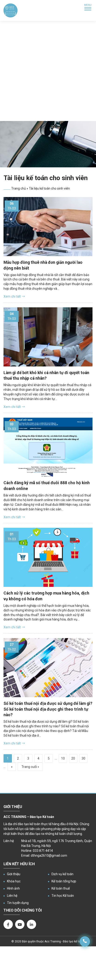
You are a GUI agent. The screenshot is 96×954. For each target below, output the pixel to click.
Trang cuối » (30, 767)
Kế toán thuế (60, 888)
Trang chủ (18, 188)
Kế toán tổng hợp (63, 881)
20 (73, 758)
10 (63, 758)
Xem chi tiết (12, 296)
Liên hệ (12, 895)
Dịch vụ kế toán (62, 874)
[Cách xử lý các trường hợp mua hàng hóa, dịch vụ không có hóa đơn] (48, 557)
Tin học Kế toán (62, 895)
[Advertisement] (48, 71)
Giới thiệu (13, 874)
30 (83, 758)
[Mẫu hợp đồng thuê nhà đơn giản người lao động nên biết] (48, 226)
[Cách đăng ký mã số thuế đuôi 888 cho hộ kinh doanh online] (48, 447)
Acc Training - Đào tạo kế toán (64, 941)
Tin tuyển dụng (18, 903)
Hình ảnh (13, 888)
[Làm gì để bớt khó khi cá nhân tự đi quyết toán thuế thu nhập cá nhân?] (48, 336)
